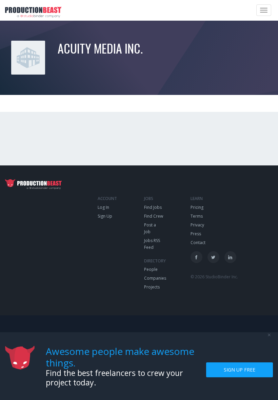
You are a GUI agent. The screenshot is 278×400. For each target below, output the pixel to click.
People (151, 269)
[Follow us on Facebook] (196, 257)
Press (196, 234)
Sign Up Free (239, 369)
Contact (198, 242)
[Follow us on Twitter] (213, 257)
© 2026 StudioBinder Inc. (214, 277)
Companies (155, 278)
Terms (197, 216)
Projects (152, 287)
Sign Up (105, 216)
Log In (103, 207)
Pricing (197, 207)
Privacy (197, 225)
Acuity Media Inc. (100, 48)
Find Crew (153, 216)
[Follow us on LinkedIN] (230, 257)
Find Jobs (153, 207)
